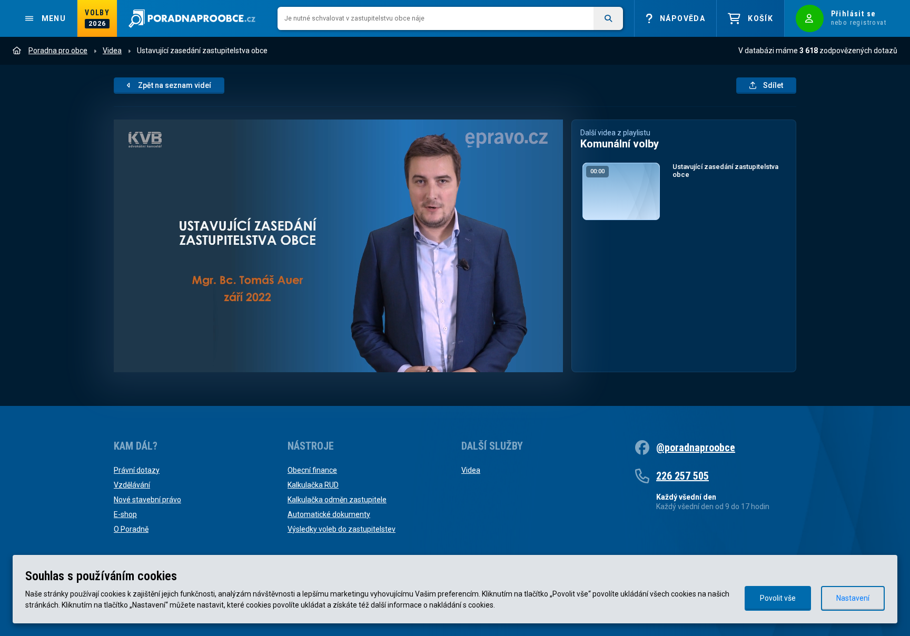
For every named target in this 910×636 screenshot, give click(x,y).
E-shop (125, 514)
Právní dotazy (137, 470)
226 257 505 (682, 476)
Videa (112, 50)
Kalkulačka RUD (313, 485)
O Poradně (131, 529)
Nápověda (682, 18)
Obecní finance (312, 470)
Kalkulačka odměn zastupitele (337, 499)
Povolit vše (778, 598)
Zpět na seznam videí (174, 85)
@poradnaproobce (695, 447)
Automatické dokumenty (329, 514)
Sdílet (773, 85)
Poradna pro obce (57, 50)
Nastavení (852, 598)
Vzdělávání (132, 485)
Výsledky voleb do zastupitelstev (341, 529)
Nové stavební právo (147, 499)
